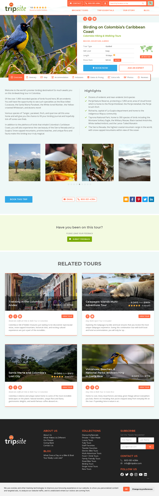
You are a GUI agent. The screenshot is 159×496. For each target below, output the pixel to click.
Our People (48, 440)
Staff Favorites (88, 445)
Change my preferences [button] (142, 489)
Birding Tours (87, 464)
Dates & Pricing (97, 77)
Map (45, 77)
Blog (146, 10)
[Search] (143, 3)
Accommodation (61, 77)
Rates (117, 60)
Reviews (144, 77)
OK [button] (126, 489)
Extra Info (115, 77)
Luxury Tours (87, 440)
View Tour (67, 316)
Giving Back (48, 443)
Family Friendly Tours (91, 458)
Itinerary (32, 77)
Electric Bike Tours (90, 451)
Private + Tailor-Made (91, 438)
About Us (47, 435)
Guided (109, 46)
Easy (108, 51)
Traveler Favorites (89, 448)
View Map (147, 57)
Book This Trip (18, 199)
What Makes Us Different (54, 438)
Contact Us (48, 445)
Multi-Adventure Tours (91, 453)
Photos (130, 77)
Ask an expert (136, 68)
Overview (18, 77)
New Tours (86, 469)
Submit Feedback (81, 239)
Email (69, 199)
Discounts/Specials (90, 435)
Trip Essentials (105, 10)
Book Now (101, 68)
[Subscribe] (150, 446)
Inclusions (79, 77)
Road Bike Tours (89, 461)
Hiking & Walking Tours (108, 36)
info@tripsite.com (133, 463)
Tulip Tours (86, 443)
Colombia (88, 36)
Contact (76, 3)
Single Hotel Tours (90, 466)
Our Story (129, 10)
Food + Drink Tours (90, 456)
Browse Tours (80, 10)
